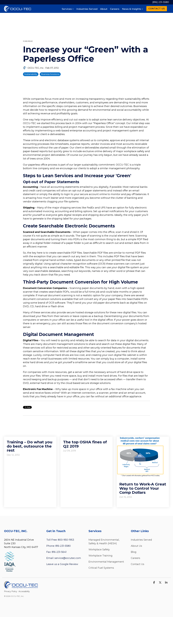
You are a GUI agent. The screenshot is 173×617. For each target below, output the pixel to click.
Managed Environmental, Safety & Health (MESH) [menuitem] (104, 541)
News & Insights (131, 9)
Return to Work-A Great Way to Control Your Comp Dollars (142, 488)
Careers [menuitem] (135, 558)
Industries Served (86, 9)
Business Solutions (50, 74)
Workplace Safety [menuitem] (99, 549)
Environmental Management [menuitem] (106, 561)
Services (67, 9)
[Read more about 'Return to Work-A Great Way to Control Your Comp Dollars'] (143, 457)
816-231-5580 (63, 545)
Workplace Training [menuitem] (100, 555)
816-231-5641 (59, 551)
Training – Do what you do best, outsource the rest (29, 446)
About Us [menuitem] (136, 545)
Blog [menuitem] (133, 551)
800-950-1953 (66, 539)
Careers (114, 9)
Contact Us (156, 8)
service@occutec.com (67, 558)
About (103, 9)
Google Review (69, 564)
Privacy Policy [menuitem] (10, 591)
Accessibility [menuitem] (24, 591)
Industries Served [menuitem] (141, 539)
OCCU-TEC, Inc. (35, 68)
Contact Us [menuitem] (137, 564)
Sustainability (30, 74)
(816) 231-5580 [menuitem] (160, 2)
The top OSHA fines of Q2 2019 (85, 444)
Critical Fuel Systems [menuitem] (101, 567)
